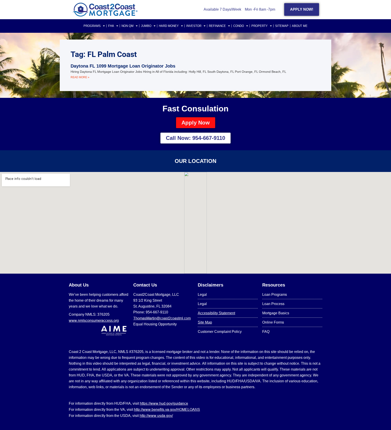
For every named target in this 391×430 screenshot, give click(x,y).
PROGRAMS (92, 26)
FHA (111, 26)
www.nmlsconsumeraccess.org (94, 320)
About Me (300, 26)
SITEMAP (281, 26)
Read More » (80, 77)
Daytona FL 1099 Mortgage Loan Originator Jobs (123, 65)
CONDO (238, 26)
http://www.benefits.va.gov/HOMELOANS (167, 409)
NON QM (128, 26)
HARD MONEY (169, 26)
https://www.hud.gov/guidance (164, 403)
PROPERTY (259, 26)
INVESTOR (193, 26)
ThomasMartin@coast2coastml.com (162, 318)
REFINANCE (217, 26)
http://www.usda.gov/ (156, 416)
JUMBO (146, 26)
